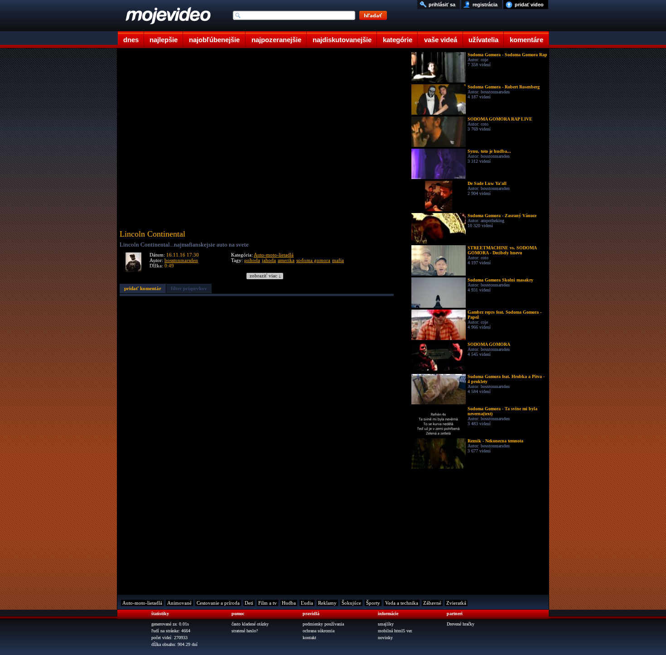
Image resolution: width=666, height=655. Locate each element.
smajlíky (386, 623)
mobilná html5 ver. (395, 630)
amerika (286, 260)
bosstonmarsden (181, 260)
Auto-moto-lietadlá (274, 254)
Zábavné (432, 603)
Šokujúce (351, 603)
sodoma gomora (313, 260)
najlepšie (164, 40)
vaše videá (440, 40)
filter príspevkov (189, 288)
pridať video (529, 4)
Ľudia (307, 603)
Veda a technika (401, 603)
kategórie (397, 40)
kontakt (309, 637)
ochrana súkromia (318, 630)
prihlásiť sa (442, 4)
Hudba (289, 603)
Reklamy (327, 603)
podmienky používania (323, 623)
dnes (131, 40)
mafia (338, 260)
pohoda (252, 260)
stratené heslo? (245, 630)
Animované (179, 603)
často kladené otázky (250, 623)
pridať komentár (142, 288)
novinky (385, 637)
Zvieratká (456, 603)
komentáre (526, 40)
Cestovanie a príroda (218, 603)
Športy (373, 603)
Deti (249, 603)
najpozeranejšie (276, 40)
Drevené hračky (460, 623)
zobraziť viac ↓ (265, 275)
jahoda (269, 260)
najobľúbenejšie (214, 40)
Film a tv (267, 603)
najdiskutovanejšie (342, 40)
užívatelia (483, 40)
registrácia (485, 4)
